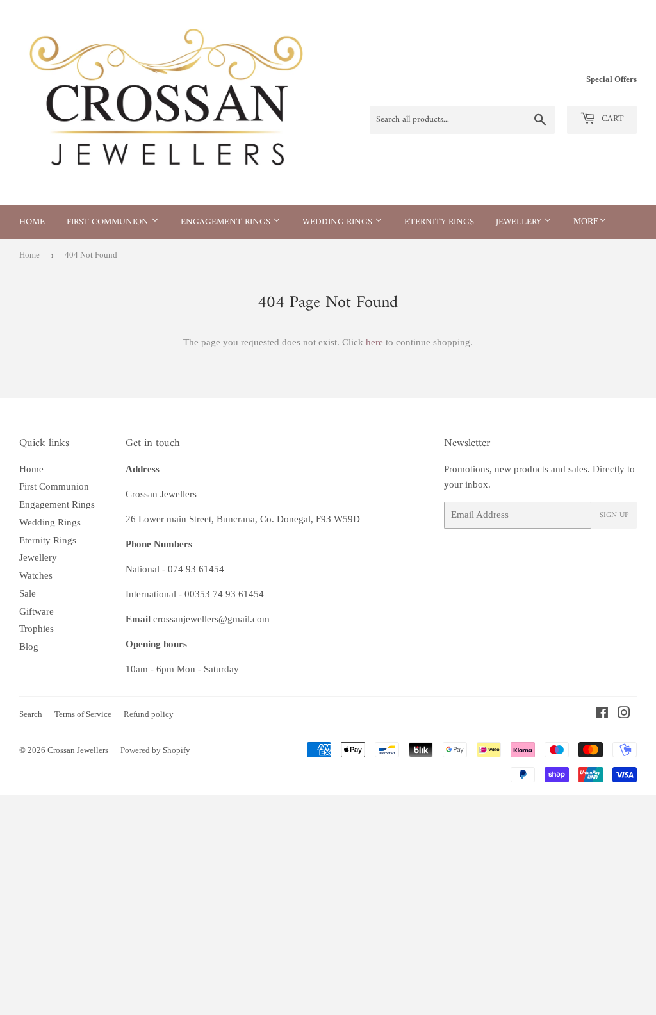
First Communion (109, 222)
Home (32, 222)
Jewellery (520, 222)
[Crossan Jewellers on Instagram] (624, 714)
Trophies (36, 628)
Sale (27, 593)
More (586, 221)
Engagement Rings (227, 222)
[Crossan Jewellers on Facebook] (602, 714)
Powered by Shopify (155, 750)
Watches (36, 575)
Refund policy (149, 714)
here (374, 342)
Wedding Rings (338, 222)
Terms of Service (82, 714)
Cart (611, 119)
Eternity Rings (439, 222)
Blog (28, 646)
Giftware (36, 611)
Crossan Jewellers (77, 750)
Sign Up (614, 515)
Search (30, 714)
